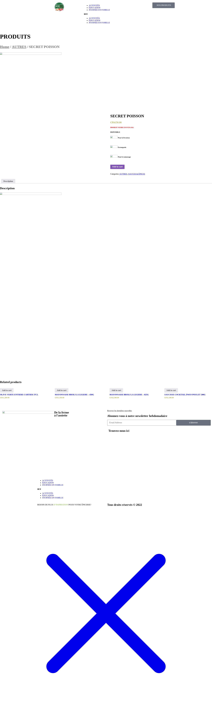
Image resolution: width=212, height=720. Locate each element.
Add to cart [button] (7, 390)
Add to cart (117, 167)
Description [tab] (8, 181)
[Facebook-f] (170, 432)
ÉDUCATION (94, 8)
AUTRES (19, 47)
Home (4, 47)
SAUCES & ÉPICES (136, 174)
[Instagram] (163, 432)
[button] (106, 14)
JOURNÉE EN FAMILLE (99, 10)
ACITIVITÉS (94, 5)
